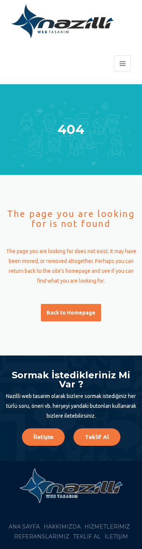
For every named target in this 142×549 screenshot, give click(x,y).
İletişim (43, 437)
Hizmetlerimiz (107, 526)
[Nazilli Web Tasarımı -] (66, 21)
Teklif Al (97, 437)
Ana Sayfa (24, 526)
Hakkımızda (62, 526)
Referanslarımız (41, 536)
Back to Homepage (71, 313)
